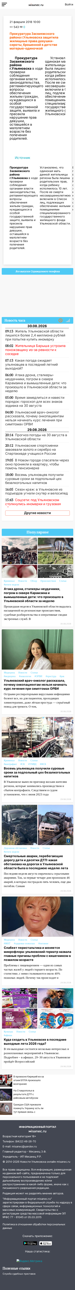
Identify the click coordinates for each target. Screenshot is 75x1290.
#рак (62, 676)
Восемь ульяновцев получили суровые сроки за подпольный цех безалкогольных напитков (37, 772)
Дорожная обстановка (15, 848)
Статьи (62, 581)
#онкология (25, 676)
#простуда (51, 676)
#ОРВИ (38, 676)
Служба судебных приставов (19, 1273)
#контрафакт (10, 764)
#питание (43, 943)
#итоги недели (11, 584)
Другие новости (37, 513)
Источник (22, 158)
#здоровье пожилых (24, 943)
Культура (8, 1031)
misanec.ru (63, 1161)
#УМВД (32, 764)
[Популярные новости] (68, 320)
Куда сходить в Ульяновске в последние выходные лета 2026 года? (35, 1041)
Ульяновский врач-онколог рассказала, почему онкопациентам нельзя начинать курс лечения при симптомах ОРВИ (35, 684)
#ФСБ (43, 764)
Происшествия (48, 581)
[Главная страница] (36, 4)
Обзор (34, 581)
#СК (22, 764)
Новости (22, 581)
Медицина (9, 672)
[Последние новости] (60, 320)
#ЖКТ (7, 943)
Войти (69, 4)
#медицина (10, 676)
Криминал (9, 581)
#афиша (8, 1035)
